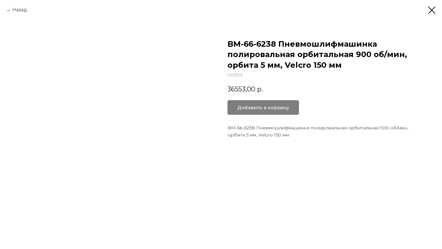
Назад (19, 10)
